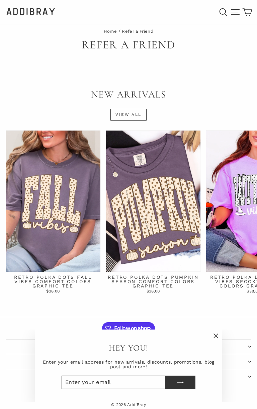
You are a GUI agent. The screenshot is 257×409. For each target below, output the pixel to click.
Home (110, 31)
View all (128, 114)
